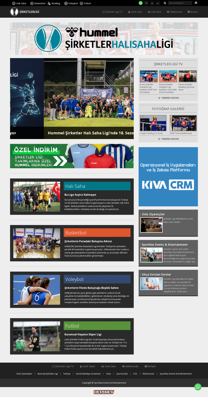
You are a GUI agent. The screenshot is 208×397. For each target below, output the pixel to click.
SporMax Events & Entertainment (176, 373)
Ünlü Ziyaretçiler (24, 373)
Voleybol (73, 3)
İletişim (194, 11)
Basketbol (39, 3)
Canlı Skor (155, 11)
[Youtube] (152, 3)
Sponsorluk (122, 373)
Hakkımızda (175, 11)
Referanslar (148, 373)
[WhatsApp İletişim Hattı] (141, 3)
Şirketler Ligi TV (114, 11)
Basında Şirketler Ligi (48, 373)
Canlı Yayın (136, 11)
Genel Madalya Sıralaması (88, 373)
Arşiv (108, 373)
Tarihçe (66, 373)
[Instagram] (146, 3)
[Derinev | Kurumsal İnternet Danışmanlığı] (104, 392)
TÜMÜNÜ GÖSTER (170, 98)
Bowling (56, 3)
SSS (135, 373)
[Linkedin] (158, 3)
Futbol (87, 3)
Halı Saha (21, 3)
